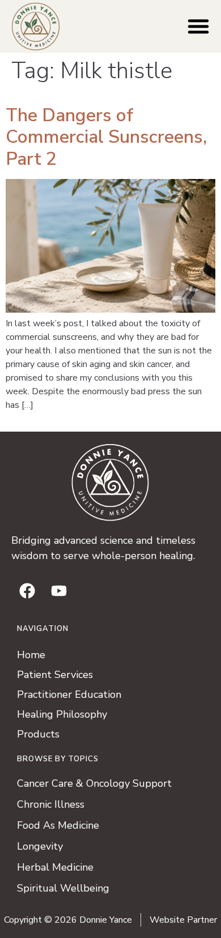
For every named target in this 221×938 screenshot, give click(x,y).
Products (38, 734)
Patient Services (55, 674)
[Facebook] (27, 591)
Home (31, 655)
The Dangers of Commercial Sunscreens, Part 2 (106, 137)
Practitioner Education (69, 694)
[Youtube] (59, 591)
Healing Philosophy (62, 714)
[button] (198, 26)
